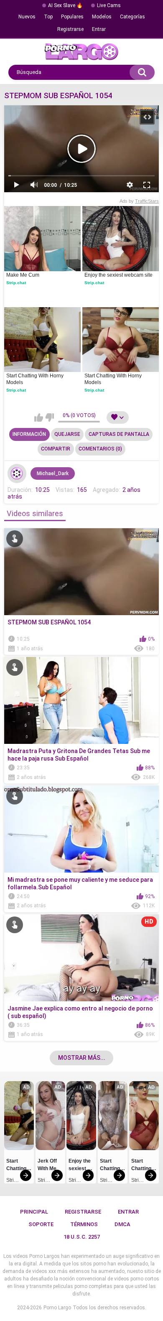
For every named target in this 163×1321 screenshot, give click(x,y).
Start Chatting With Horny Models (35, 379)
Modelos (102, 17)
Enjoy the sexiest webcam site (118, 275)
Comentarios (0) (100, 449)
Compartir (55, 449)
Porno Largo (57, 1308)
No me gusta (49, 417)
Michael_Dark (53, 473)
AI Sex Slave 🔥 (65, 5)
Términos (84, 1224)
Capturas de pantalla (119, 434)
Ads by (139, 201)
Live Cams (109, 5)
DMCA (122, 1224)
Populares (72, 17)
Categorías (132, 17)
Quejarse (67, 434)
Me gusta (38, 417)
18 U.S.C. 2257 (82, 1237)
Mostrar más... (81, 1057)
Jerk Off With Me (48, 1164)
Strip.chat (16, 282)
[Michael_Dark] (17, 473)
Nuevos (27, 17)
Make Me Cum (22, 275)
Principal (34, 1212)
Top (48, 17)
